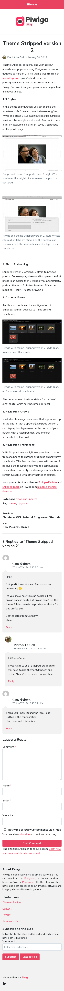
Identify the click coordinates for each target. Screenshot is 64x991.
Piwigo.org (30, 878)
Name (6, 785)
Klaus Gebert (21, 564)
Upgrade (23, 503)
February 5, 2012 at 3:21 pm (27, 703)
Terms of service (11, 921)
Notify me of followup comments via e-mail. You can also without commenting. (32, 832)
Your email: (8, 941)
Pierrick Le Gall (16, 57)
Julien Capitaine (11, 78)
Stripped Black (11, 487)
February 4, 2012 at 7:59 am (27, 567)
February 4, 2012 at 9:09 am (30, 648)
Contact (6, 908)
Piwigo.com (28, 882)
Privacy (6, 914)
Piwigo (25, 977)
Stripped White (48, 482)
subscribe (24, 834)
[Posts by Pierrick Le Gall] (4, 57)
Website (7, 815)
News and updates (26, 499)
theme (12, 503)
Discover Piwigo (11, 902)
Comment (9, 747)
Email (6, 800)
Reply (9, 627)
